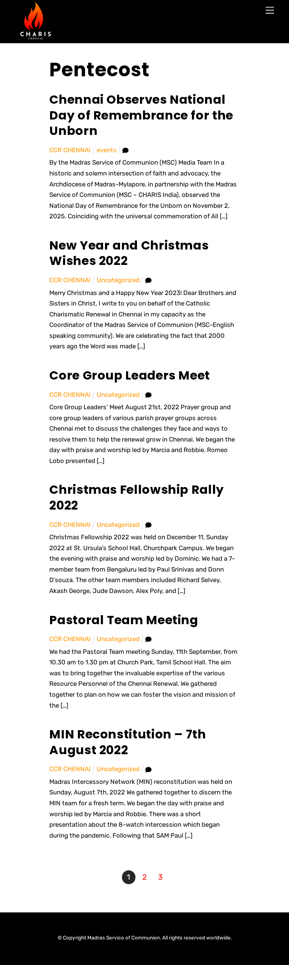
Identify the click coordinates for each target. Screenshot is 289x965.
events (107, 150)
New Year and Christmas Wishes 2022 (128, 253)
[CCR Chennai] (35, 36)
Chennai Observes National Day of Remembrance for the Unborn (141, 115)
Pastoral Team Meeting (123, 619)
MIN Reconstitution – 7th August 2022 (127, 742)
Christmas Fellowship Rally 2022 (136, 497)
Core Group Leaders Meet (129, 375)
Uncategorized (118, 280)
